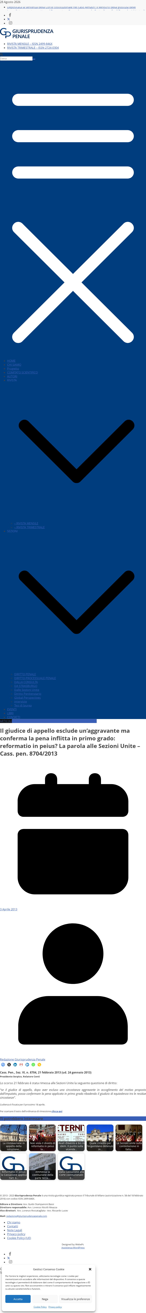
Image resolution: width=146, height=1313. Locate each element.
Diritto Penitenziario (27, 694)
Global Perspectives (27, 698)
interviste (20, 701)
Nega (45, 1299)
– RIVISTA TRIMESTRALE (29, 527)
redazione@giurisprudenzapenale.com (26, 1216)
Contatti (12, 1226)
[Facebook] (3, 1064)
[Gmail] (21, 1064)
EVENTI (12, 709)
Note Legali (14, 1230)
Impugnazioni (88, 721)
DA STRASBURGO (25, 686)
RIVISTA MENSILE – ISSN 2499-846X (29, 44)
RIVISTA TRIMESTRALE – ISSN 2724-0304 (33, 48)
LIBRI (10, 713)
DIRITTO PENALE (25, 674)
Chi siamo (13, 1222)
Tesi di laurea (23, 705)
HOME (11, 361)
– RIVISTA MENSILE (26, 523)
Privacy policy (55, 1306)
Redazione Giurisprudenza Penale (22, 1059)
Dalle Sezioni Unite (26, 690)
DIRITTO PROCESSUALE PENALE (35, 678)
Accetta (18, 1299)
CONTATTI (13, 717)
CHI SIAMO (14, 365)
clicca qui (56, 1111)
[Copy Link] (39, 1064)
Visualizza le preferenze (75, 1299)
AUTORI (12, 376)
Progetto (13, 369)
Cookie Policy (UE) (19, 1238)
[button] (90, 1269)
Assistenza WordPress (73, 1247)
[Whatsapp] (33, 1064)
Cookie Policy (40, 1306)
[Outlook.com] (27, 1064)
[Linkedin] (15, 1064)
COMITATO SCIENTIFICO (22, 372)
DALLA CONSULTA (26, 682)
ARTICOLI (6, 721)
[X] (9, 1064)
